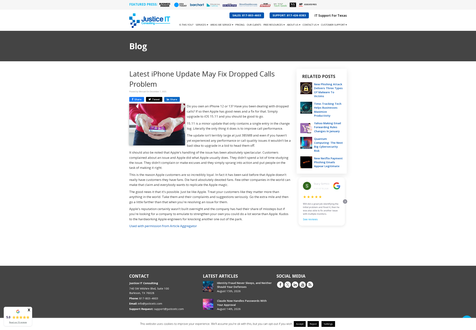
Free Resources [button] (273, 24)
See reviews (310, 219)
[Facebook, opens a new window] (280, 284)
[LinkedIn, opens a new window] (295, 284)
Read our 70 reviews (18, 322)
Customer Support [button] (333, 24)
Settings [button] (328, 324)
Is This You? (186, 24)
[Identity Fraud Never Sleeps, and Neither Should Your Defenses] (208, 286)
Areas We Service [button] (221, 24)
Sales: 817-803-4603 (246, 15)
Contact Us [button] (310, 24)
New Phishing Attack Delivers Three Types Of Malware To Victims (328, 90)
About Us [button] (293, 24)
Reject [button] (313, 324)
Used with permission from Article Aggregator (163, 226)
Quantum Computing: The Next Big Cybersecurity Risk (328, 144)
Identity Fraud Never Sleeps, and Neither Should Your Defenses (244, 285)
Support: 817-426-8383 (289, 15)
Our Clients (254, 24)
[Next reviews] (345, 201)
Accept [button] (299, 324)
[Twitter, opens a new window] (287, 284)
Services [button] (201, 24)
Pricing (240, 24)
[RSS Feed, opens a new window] (310, 284)
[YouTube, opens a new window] (302, 284)
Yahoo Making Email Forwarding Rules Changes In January (327, 127)
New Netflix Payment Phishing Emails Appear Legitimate (328, 162)
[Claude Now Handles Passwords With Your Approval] (208, 304)
